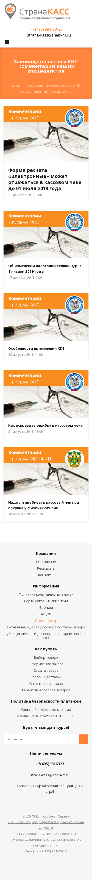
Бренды (46, 607)
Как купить (46, 649)
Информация (46, 586)
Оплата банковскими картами (46, 709)
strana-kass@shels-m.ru (49, 35)
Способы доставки (46, 677)
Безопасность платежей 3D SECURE (46, 716)
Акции (46, 614)
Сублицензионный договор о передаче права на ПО (46, 635)
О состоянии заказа (46, 683)
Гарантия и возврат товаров (46, 690)
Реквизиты (46, 568)
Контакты (46, 574)
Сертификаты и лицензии (46, 600)
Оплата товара (46, 670)
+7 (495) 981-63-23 (46, 29)
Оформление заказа (46, 663)
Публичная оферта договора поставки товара (46, 627)
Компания (46, 553)
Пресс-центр (46, 620)
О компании (46, 561)
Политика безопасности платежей (46, 701)
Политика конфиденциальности (46, 594)
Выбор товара (46, 657)
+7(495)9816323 (50, 763)
